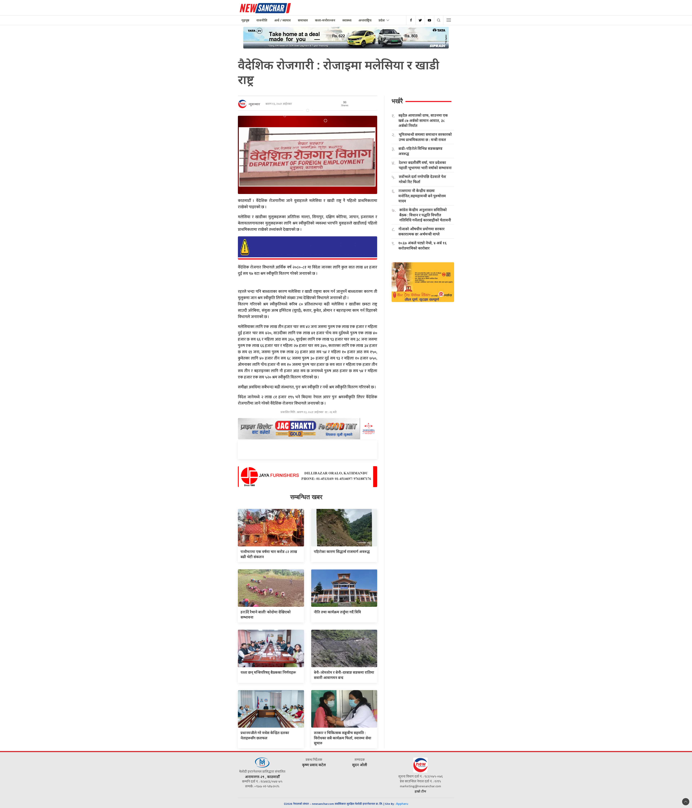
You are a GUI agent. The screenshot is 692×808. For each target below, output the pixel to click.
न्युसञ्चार (254, 104)
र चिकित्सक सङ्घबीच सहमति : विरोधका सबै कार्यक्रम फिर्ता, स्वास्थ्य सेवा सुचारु (342, 737)
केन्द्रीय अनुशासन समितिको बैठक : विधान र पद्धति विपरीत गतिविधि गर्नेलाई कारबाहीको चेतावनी (425, 214)
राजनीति (261, 20)
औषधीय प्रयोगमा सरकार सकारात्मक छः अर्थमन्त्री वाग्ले (421, 231)
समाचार (303, 20)
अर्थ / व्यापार (282, 20)
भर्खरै (397, 101)
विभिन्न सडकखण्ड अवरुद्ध (420, 151)
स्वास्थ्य (346, 20)
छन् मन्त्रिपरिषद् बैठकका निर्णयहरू (268, 672)
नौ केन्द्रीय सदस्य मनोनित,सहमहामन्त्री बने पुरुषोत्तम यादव (422, 195)
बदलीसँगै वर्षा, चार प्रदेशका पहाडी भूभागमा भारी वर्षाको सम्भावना (425, 165)
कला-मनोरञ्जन (325, 20)
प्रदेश (382, 20)
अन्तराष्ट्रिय (364, 20)
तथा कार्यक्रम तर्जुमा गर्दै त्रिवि (337, 612)
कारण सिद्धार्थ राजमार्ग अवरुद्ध (342, 551)
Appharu (402, 804)
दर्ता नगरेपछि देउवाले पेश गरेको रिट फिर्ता (422, 179)
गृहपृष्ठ (245, 20)
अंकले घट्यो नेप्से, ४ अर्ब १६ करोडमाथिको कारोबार (422, 245)
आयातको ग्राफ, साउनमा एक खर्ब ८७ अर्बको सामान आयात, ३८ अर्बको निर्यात (423, 120)
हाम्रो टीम (420, 791)
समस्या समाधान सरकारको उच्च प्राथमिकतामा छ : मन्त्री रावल (425, 137)
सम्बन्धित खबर (306, 496)
